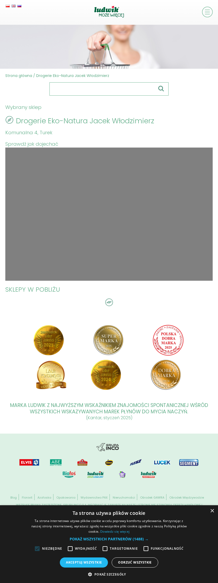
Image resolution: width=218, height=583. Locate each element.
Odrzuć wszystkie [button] (135, 562)
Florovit (27, 497)
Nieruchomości (124, 497)
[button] (109, 538)
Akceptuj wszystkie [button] (84, 562)
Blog (13, 497)
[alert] (109, 544)
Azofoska (44, 497)
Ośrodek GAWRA (152, 497)
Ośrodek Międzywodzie (186, 497)
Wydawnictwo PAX (94, 497)
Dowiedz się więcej (114, 531)
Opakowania (66, 497)
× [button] (212, 511)
